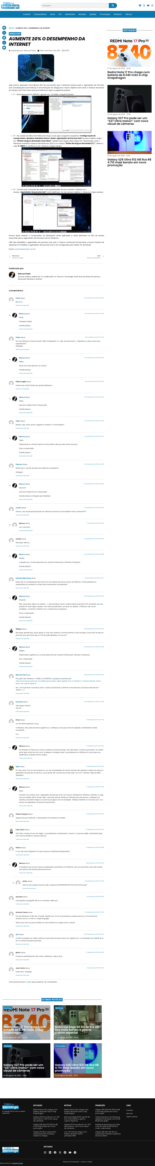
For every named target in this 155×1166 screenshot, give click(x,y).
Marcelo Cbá (21, 675)
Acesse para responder (22, 305)
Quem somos (131, 1116)
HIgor (18, 421)
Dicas (52, 14)
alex (17, 934)
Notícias (82, 14)
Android (26, 14)
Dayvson (19, 464)
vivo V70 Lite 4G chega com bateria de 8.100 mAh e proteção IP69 (75, 1134)
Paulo (18, 298)
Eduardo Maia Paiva (23, 578)
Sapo (18, 766)
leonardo (19, 702)
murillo (18, 508)
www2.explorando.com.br (25, 249)
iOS (60, 14)
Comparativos (40, 14)
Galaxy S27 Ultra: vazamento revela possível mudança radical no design (44, 1134)
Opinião (92, 14)
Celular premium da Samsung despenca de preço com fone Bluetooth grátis (107, 1119)
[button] (4, 28)
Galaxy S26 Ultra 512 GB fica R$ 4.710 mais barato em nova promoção (45, 1126)
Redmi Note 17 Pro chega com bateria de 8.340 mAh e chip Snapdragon (45, 1111)
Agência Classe (17, 1163)
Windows (118, 14)
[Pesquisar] (113, 5)
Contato (129, 1110)
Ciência (128, 14)
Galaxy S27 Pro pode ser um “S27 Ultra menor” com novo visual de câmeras (46, 1119)
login (29, 982)
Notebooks (70, 14)
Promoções (105, 14)
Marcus (22, 314)
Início (11, 28)
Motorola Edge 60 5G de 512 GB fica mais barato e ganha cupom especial (77, 1119)
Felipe (18, 337)
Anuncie (129, 1113)
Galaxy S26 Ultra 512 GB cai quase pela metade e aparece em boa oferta (108, 1134)
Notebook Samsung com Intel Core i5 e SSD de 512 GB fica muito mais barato (107, 1126)
